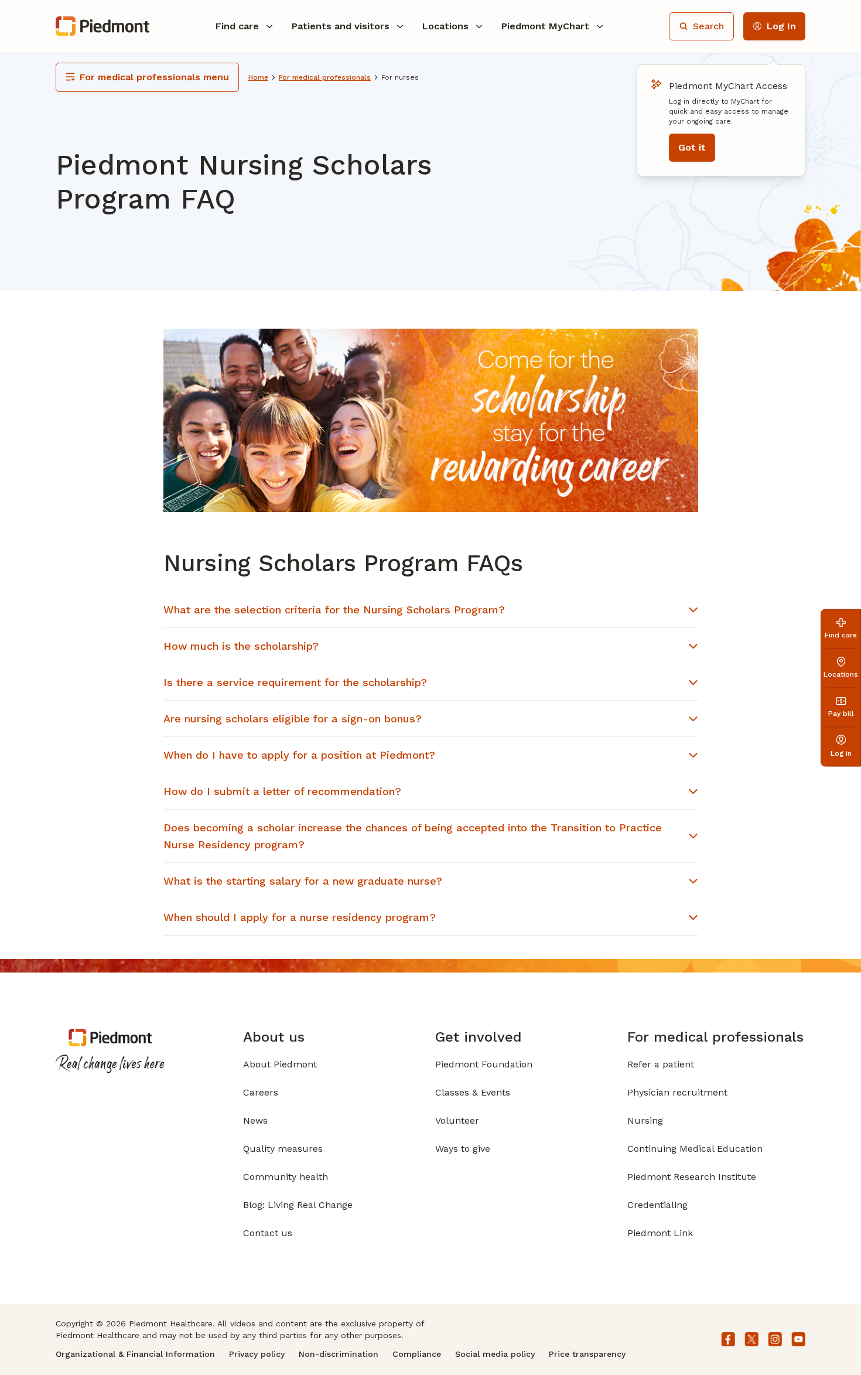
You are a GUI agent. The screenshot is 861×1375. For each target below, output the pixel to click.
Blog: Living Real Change (298, 1204)
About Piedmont (280, 1064)
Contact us (267, 1232)
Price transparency (587, 1354)
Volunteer (457, 1120)
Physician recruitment (677, 1092)
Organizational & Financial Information (135, 1354)
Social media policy (495, 1354)
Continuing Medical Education (695, 1148)
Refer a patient (660, 1064)
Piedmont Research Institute (691, 1176)
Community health (285, 1176)
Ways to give (462, 1148)
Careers (260, 1092)
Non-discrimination (338, 1354)
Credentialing (657, 1204)
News (255, 1120)
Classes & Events (472, 1092)
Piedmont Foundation (483, 1064)
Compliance (416, 1354)
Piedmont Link (660, 1232)
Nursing (645, 1120)
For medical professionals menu (154, 77)
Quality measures (283, 1148)
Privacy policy (257, 1354)
